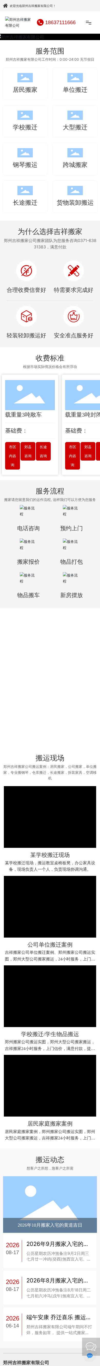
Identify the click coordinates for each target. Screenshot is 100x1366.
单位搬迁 (75, 89)
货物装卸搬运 (75, 202)
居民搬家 (25, 89)
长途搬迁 (25, 202)
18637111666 (60, 22)
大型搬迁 (75, 127)
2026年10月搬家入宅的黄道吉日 (50, 1238)
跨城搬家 (75, 164)
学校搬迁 (25, 127)
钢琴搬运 (25, 164)
